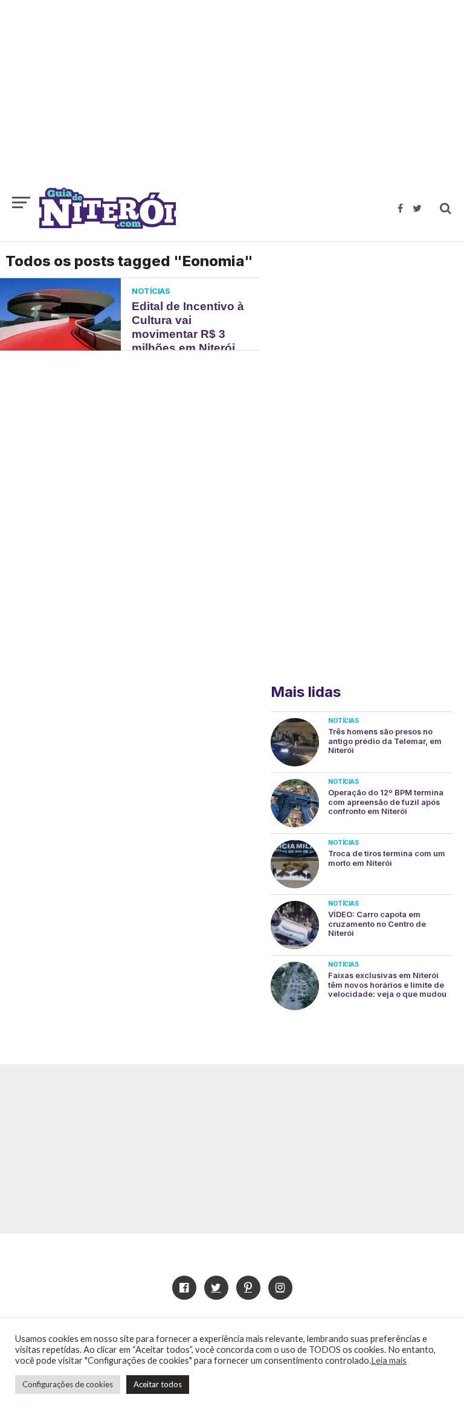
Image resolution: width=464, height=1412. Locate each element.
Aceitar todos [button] (158, 1384)
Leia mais (389, 1360)
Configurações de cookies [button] (67, 1384)
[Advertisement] (232, 99)
